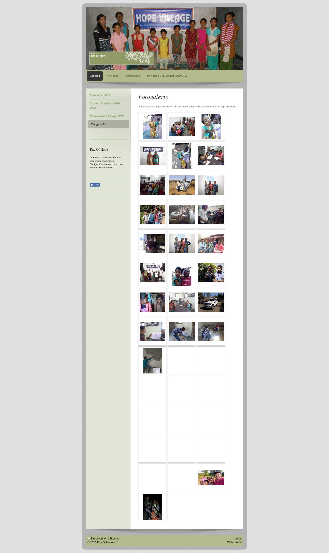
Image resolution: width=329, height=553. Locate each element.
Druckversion (99, 538)
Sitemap (114, 538)
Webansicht (234, 542)
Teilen (96, 185)
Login (238, 538)
